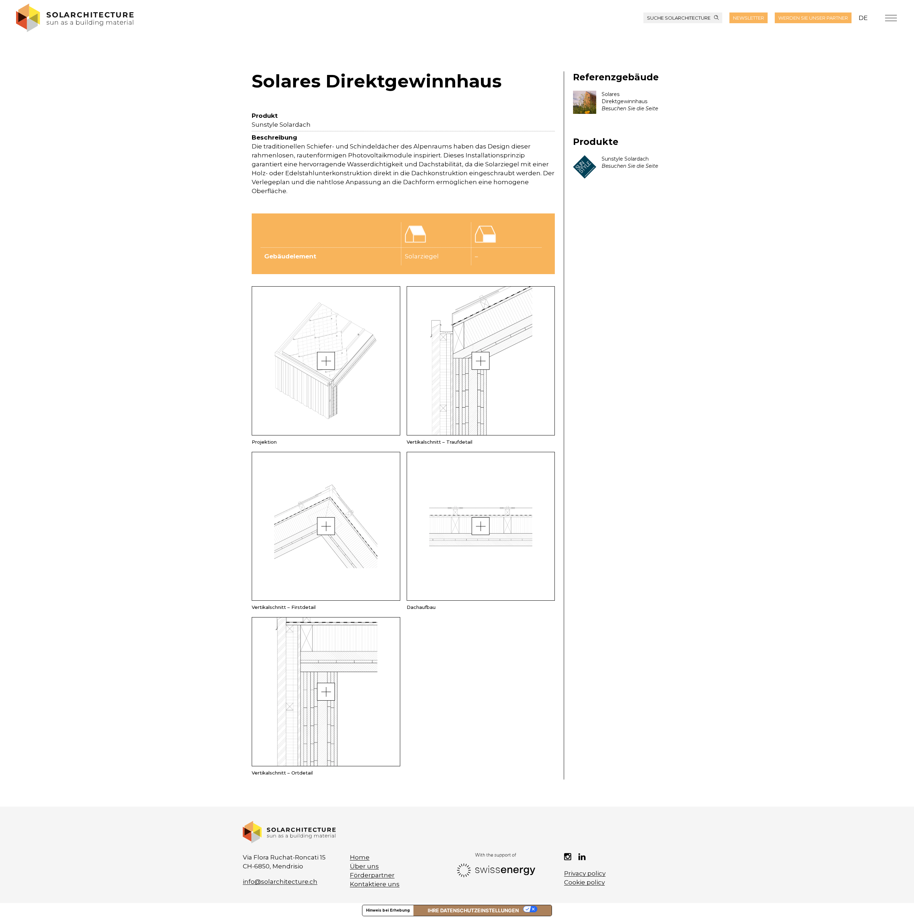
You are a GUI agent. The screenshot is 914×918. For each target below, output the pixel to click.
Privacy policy (585, 873)
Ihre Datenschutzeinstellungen (473, 910)
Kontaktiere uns (375, 884)
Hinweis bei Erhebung (388, 910)
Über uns (364, 866)
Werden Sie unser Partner (813, 18)
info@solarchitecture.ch (280, 881)
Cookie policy (584, 882)
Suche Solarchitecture (678, 18)
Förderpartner (372, 875)
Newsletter (748, 18)
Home (360, 857)
